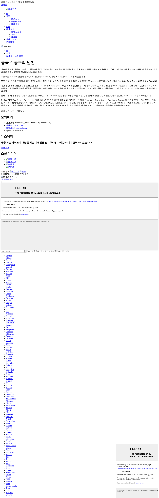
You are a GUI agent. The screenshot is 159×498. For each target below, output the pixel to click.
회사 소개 (10, 29)
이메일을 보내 (7, 179)
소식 (8, 27)
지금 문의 (5, 148)
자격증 (14, 37)
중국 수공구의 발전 (14, 56)
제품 (8, 16)
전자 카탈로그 (12, 39)
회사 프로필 (16, 32)
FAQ (13, 34)
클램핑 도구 (16, 21)
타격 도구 (15, 24)
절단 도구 (15, 19)
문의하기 (10, 42)
